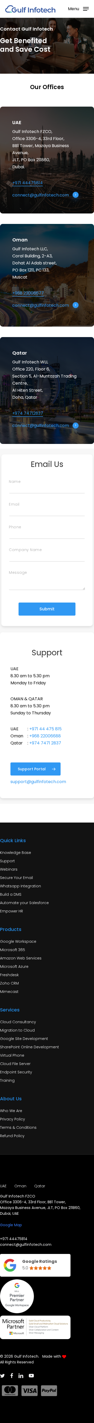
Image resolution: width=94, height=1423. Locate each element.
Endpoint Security (16, 1072)
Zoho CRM (9, 983)
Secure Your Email (16, 877)
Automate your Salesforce (24, 902)
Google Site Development (24, 1038)
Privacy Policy (12, 1119)
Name (15, 481)
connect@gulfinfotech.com (40, 195)
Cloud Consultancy (18, 1022)
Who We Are (11, 1110)
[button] (78, 8)
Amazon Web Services (21, 958)
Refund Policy (12, 1135)
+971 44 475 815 (45, 729)
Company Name (25, 549)
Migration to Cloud (17, 1030)
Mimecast (9, 991)
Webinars (8, 869)
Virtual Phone (12, 1055)
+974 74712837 (27, 413)
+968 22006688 (45, 736)
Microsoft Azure (14, 966)
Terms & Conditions (18, 1127)
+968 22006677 (28, 293)
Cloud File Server (15, 1063)
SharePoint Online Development (29, 1047)
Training (7, 1080)
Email (14, 504)
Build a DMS (10, 894)
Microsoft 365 (12, 949)
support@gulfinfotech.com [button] (38, 782)
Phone (15, 527)
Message (18, 572)
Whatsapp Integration (20, 886)
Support (7, 861)
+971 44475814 (27, 183)
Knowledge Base (15, 852)
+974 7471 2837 (45, 743)
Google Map (11, 1225)
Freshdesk (9, 974)
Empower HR (11, 911)
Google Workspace (18, 941)
